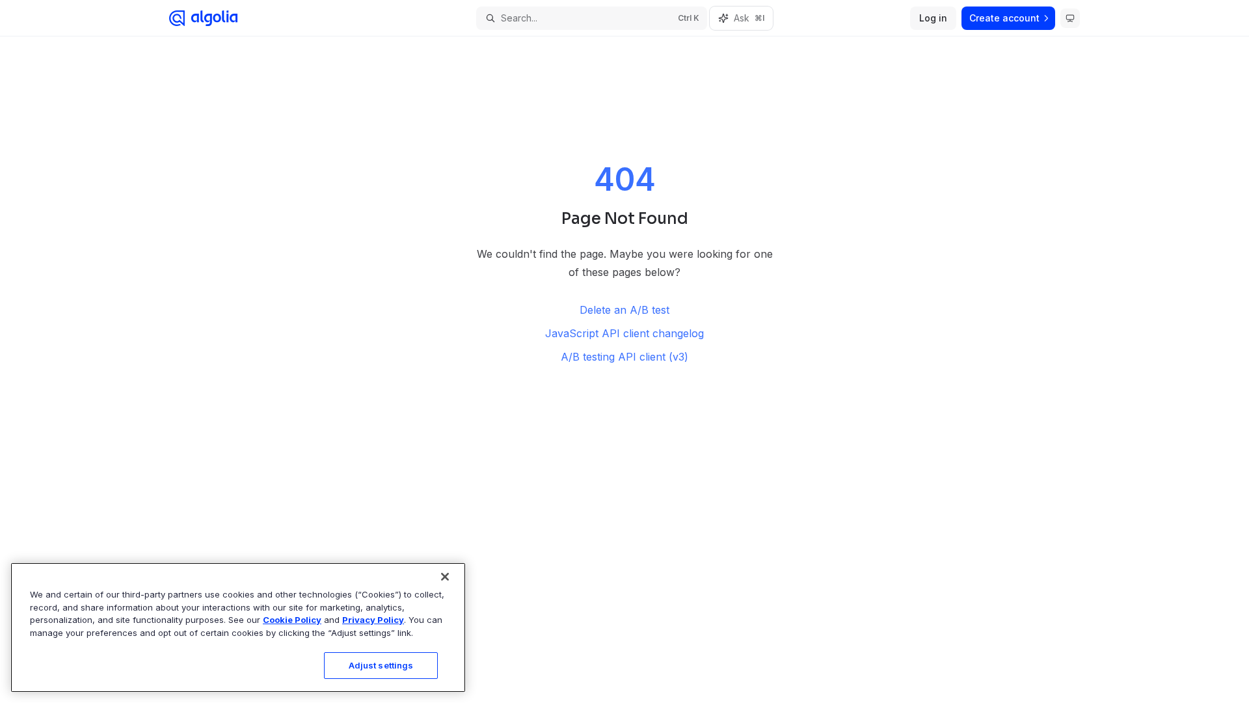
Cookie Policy (292, 619)
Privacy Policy (373, 619)
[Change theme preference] (1070, 18)
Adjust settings (381, 665)
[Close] (445, 576)
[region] (238, 627)
